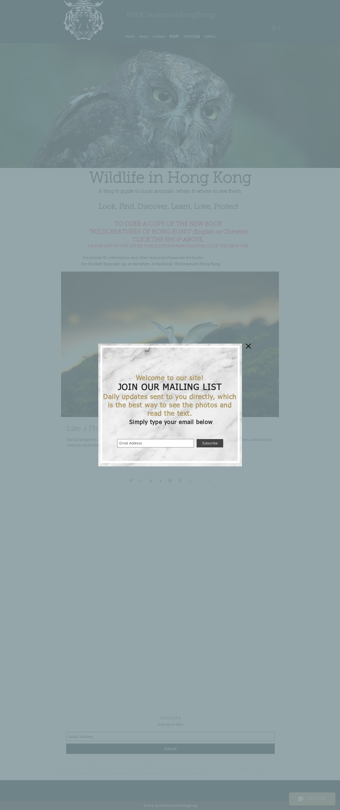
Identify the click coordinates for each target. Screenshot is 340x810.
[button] (248, 346)
